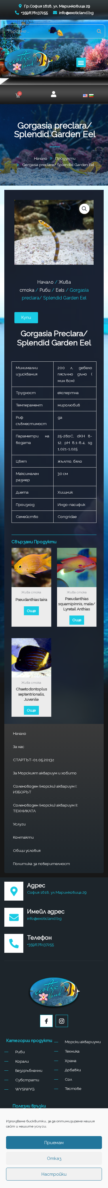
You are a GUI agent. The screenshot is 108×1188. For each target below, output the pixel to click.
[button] (81, 62)
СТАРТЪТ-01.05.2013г (33, 759)
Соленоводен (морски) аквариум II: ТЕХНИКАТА (45, 808)
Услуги (19, 824)
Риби (44, 290)
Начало (19, 733)
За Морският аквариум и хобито (45, 773)
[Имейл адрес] (13, 917)
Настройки (54, 1174)
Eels (60, 290)
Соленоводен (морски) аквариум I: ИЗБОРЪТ (45, 789)
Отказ (54, 1158)
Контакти (23, 837)
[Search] (99, 31)
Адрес (36, 885)
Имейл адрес (46, 911)
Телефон (39, 937)
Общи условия (27, 850)
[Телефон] (13, 943)
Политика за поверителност (41, 863)
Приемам (54, 1142)
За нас (18, 746)
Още (31, 610)
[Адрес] (13, 891)
